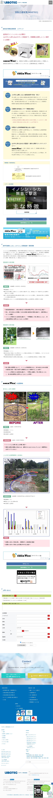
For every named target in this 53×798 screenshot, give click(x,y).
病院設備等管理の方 (34, 699)
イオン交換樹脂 (19, 708)
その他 (25, 600)
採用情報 (27, 730)
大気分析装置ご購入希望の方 (9, 695)
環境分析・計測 (31, 687)
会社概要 (3, 735)
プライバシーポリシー (5, 763)
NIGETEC (18, 706)
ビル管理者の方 (33, 697)
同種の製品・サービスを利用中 (9, 598)
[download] (43, 791)
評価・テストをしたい (34, 598)
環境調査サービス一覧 (34, 702)
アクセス (3, 743)
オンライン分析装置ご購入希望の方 (10, 697)
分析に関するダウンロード (31, 738)
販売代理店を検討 (7, 600)
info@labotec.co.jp (35, 774)
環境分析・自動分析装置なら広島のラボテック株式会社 (19, 794)
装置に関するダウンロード (31, 740)
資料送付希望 (42, 598)
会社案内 (2, 729)
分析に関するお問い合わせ (6, 751)
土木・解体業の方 (33, 695)
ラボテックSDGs (5, 739)
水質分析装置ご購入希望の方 (9, 692)
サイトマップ (3, 765)
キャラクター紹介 (5, 741)
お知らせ (27, 732)
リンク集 (2, 749)
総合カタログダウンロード (31, 736)
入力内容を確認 (21, 645)
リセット (31, 645)
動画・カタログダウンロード (31, 734)
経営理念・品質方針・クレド (7, 733)
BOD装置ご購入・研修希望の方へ (10, 690)
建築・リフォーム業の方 (35, 690)
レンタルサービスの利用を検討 (16, 600)
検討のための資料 (19, 598)
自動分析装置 (4, 687)
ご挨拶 (3, 731)
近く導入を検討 (26, 598)
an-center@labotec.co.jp (11, 784)
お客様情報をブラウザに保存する (27, 642)
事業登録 (3, 737)
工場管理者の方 (33, 692)
